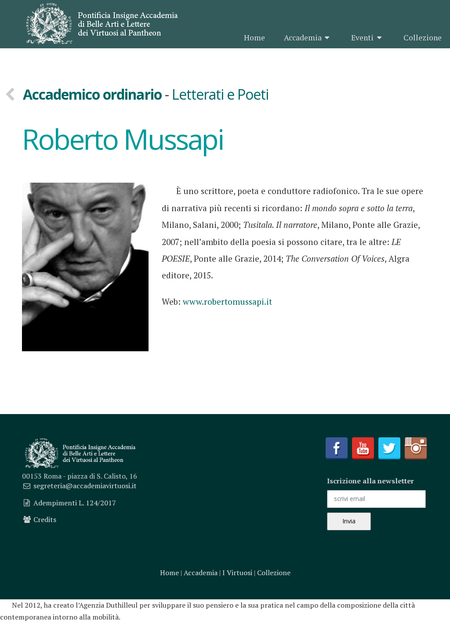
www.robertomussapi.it (227, 301)
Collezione (422, 37)
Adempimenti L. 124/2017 (74, 503)
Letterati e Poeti (220, 94)
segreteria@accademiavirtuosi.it (85, 485)
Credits (44, 519)
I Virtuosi (237, 572)
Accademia (303, 37)
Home (254, 37)
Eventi (362, 37)
